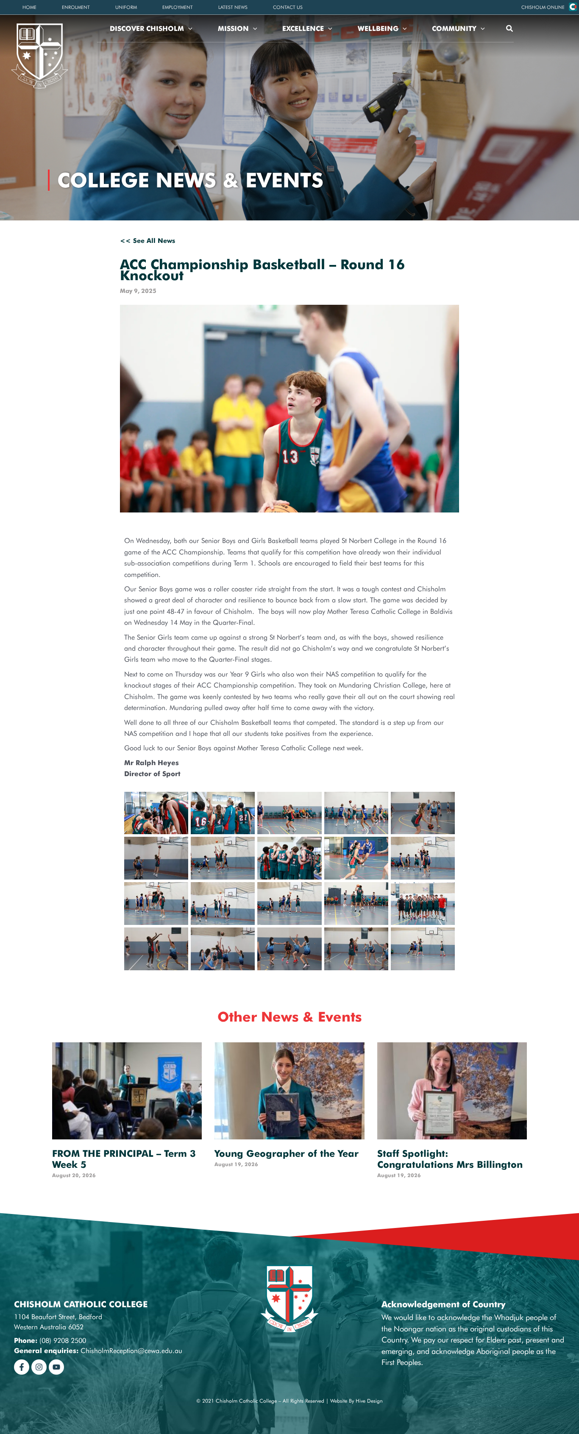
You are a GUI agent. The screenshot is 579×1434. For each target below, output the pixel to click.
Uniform (126, 7)
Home (29, 7)
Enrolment (76, 7)
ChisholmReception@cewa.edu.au (131, 1351)
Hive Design (369, 1401)
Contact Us (288, 7)
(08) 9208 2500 (62, 1341)
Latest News (233, 7)
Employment (177, 7)
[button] (543, 7)
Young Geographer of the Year (286, 1153)
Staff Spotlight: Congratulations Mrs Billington (450, 1159)
